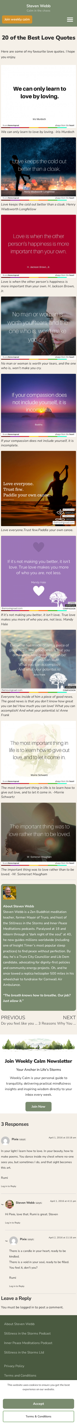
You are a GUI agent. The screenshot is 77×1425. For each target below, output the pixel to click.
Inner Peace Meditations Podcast (28, 1343)
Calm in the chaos (38, 11)
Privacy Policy (14, 1366)
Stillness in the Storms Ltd (24, 1352)
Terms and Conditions (20, 1375)
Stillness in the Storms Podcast (27, 1333)
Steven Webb (38, 6)
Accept (38, 1404)
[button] (70, 20)
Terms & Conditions (38, 1416)
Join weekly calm (17, 19)
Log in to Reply (8, 1186)
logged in (27, 1307)
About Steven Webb (19, 1324)
